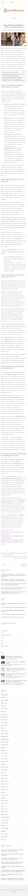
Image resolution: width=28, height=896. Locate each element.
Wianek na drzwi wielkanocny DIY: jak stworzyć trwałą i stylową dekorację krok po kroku (12, 862)
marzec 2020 (4, 836)
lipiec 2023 (3, 747)
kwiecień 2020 (4, 834)
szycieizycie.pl (21, 30)
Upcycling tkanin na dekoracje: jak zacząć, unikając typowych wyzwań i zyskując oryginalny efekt (13, 871)
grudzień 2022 (4, 761)
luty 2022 (3, 772)
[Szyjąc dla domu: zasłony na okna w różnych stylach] (13, 39)
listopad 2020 (4, 814)
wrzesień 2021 (4, 786)
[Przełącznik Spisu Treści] (23, 72)
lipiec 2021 (3, 792)
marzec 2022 (4, 770)
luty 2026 (3, 705)
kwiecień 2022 (4, 767)
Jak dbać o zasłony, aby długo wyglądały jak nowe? (14, 80)
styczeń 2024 (4, 731)
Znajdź (23, 564)
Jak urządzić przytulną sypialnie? (14, 656)
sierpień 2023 (4, 744)
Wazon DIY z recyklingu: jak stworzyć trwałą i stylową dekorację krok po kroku (12, 858)
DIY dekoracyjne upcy (6, 635)
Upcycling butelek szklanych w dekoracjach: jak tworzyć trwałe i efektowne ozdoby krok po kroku (13, 580)
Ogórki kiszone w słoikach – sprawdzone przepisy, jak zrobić (15, 557)
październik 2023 (5, 739)
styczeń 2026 (4, 708)
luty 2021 (3, 806)
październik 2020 (5, 817)
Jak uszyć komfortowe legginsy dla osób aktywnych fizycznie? (13, 554)
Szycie (14, 18)
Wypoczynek (4, 646)
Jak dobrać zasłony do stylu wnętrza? (11, 75)
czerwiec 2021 (4, 795)
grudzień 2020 (4, 811)
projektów (12, 434)
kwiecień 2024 (4, 722)
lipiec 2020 (3, 825)
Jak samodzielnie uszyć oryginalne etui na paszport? (13, 607)
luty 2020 (3, 839)
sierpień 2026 (4, 694)
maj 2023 (3, 750)
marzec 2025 (4, 714)
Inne (2, 640)
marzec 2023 (4, 756)
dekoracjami (4, 246)
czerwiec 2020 (4, 828)
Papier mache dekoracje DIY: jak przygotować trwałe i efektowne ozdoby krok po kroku (14, 584)
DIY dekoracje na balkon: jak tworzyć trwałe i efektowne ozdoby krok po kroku (12, 850)
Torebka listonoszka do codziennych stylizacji (12, 617)
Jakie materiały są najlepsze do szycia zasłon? (13, 77)
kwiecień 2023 (4, 753)
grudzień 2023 (4, 733)
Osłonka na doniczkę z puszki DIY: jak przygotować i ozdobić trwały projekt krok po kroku (13, 592)
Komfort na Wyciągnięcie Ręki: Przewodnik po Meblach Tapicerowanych (16, 681)
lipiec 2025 (3, 711)
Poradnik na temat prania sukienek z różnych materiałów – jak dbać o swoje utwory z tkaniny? (12, 879)
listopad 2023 (4, 736)
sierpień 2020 (4, 823)
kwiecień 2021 (4, 800)
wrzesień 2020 (4, 820)
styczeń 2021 (4, 809)
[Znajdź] (26, 2)
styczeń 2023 (4, 758)
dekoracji (3, 93)
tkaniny (21, 158)
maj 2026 (3, 697)
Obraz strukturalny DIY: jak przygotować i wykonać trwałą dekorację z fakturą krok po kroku (13, 588)
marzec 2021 (4, 803)
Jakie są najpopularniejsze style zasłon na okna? (13, 74)
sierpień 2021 (4, 789)
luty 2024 (3, 728)
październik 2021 (5, 783)
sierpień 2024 (4, 719)
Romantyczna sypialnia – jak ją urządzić (15, 668)
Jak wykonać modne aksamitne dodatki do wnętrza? (13, 614)
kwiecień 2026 (4, 700)
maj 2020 (3, 831)
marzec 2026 (4, 703)
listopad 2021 (4, 781)
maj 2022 (3, 764)
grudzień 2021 (4, 778)
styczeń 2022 (4, 775)
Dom (2, 637)
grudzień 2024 (4, 717)
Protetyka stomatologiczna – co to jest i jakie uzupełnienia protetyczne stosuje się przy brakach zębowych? (13, 575)
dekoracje (16, 193)
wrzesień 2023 (4, 742)
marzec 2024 (4, 725)
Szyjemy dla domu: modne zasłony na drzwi (12, 540)
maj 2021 (3, 797)
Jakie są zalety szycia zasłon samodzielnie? (12, 78)
